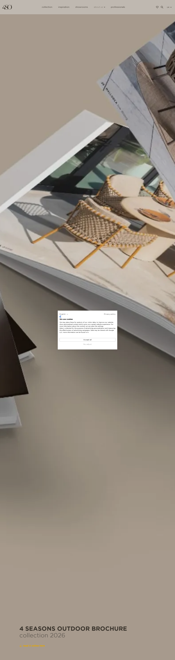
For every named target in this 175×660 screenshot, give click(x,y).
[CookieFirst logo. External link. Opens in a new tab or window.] (60, 317)
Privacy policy (109, 314)
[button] (64, 314)
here (87, 332)
